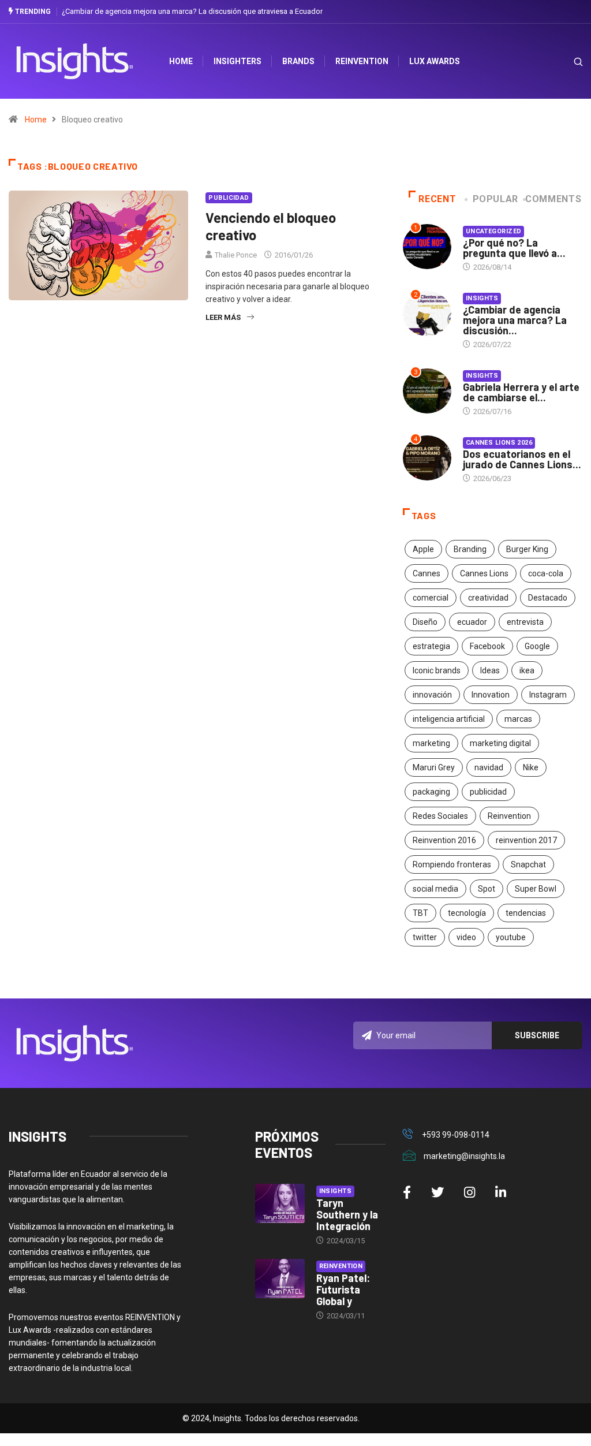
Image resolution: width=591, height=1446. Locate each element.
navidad (488, 767)
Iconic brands (437, 670)
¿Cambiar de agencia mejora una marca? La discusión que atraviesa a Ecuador (192, 11)
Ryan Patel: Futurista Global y (343, 1289)
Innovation (491, 694)
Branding (470, 549)
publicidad (488, 791)
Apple (423, 549)
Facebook (487, 646)
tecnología (467, 913)
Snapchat (528, 864)
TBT (420, 913)
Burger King (527, 549)
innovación (432, 694)
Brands (298, 61)
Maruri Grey (434, 767)
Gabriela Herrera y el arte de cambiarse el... (521, 392)
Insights (482, 298)
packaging (431, 791)
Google (537, 646)
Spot (486, 888)
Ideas (490, 670)
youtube (511, 937)
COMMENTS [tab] (553, 198)
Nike (530, 767)
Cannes (426, 573)
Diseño (425, 622)
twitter (425, 937)
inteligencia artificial (449, 719)
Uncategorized (494, 231)
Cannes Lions (484, 573)
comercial (430, 597)
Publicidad (228, 198)
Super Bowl (535, 888)
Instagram (548, 694)
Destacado (547, 597)
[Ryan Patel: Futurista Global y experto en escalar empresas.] (280, 1279)
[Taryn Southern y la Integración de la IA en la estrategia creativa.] (280, 1204)
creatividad (488, 597)
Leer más (223, 317)
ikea (526, 670)
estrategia (431, 646)
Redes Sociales (440, 816)
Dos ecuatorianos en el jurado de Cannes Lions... (522, 459)
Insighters (237, 61)
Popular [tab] (495, 198)
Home (36, 119)
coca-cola (545, 573)
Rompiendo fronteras (452, 864)
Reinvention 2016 (444, 840)
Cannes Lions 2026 (499, 442)
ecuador (472, 622)
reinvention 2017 (526, 840)
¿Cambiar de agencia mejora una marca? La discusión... (515, 320)
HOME (181, 61)
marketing (431, 743)
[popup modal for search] (563, 61)
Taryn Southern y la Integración (347, 1214)
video (466, 937)
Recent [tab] (437, 198)
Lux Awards (434, 61)
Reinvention (361, 61)
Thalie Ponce (236, 255)
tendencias (526, 913)
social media (435, 888)
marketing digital (500, 743)
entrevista (525, 622)
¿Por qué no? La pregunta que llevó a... (514, 247)
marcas (518, 719)
